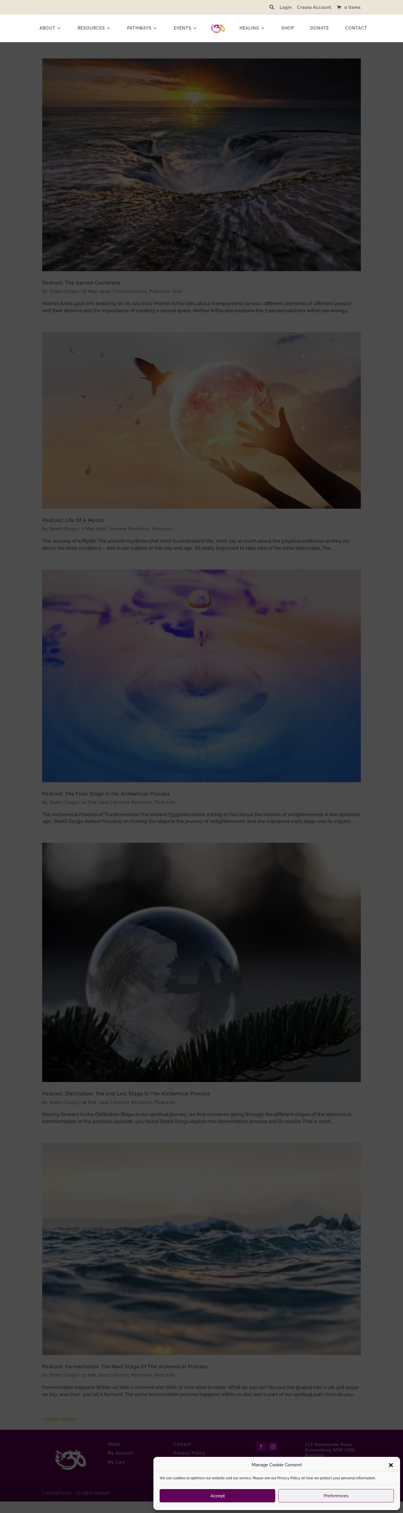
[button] (391, 1465)
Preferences (336, 1496)
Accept (217, 1496)
